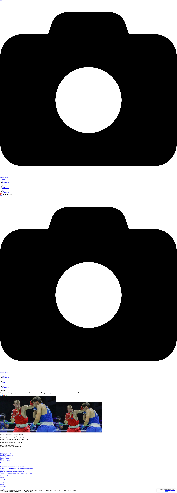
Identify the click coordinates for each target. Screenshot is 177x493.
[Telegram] (0, 395)
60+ (2, 190)
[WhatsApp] (6, 395)
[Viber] (4, 395)
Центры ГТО (4, 180)
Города (3, 186)
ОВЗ (3, 191)
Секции (3, 179)
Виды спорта (4, 185)
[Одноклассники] (3, 395)
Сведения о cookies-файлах (4, 475)
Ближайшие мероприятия (6, 182)
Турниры (3, 181)
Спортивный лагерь (5, 192)
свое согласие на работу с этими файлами (170, 490)
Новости (3, 183)
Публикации (4, 184)
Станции (3, 187)
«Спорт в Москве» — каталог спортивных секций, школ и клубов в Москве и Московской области (16, 473)
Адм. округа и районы (5, 188)
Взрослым (3, 189)
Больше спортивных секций (4, 462)
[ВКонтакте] (2, 395)
